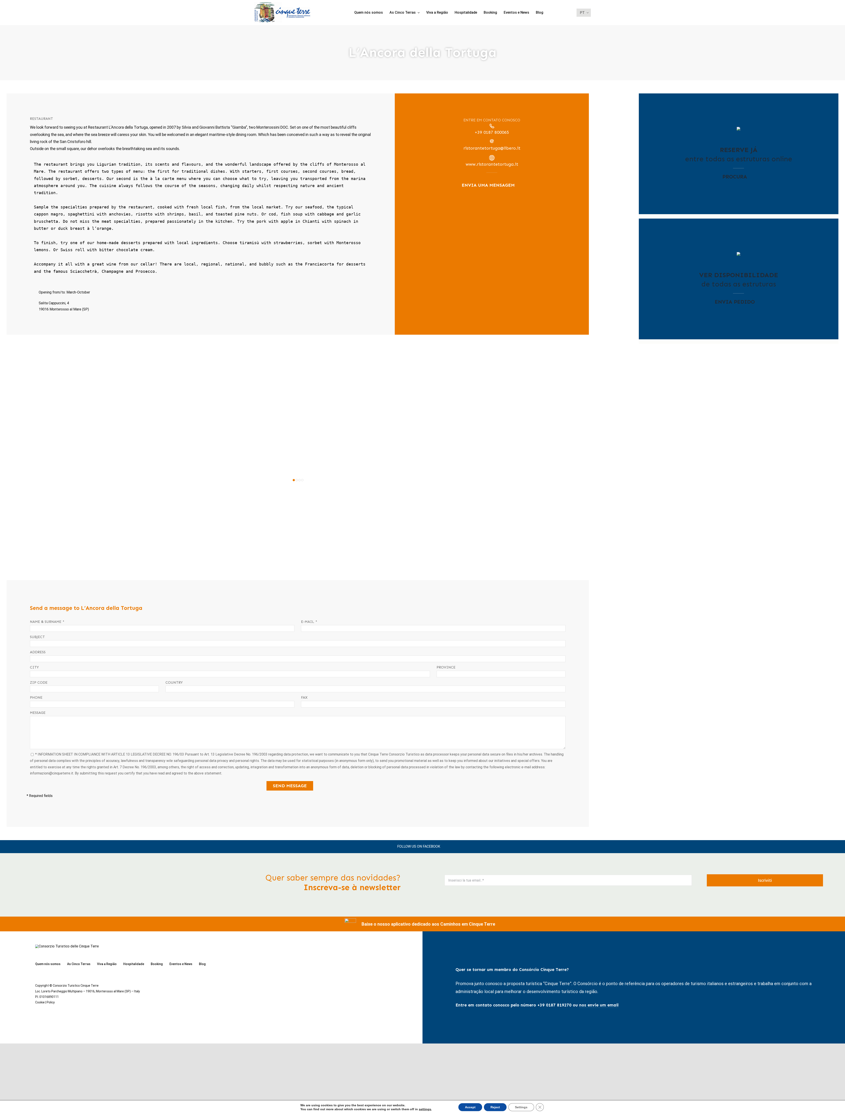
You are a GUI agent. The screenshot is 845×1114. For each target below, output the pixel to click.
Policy (51, 1002)
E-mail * (309, 622)
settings (425, 1109)
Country (174, 682)
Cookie (40, 1002)
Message (38, 713)
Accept (470, 1107)
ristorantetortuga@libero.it (491, 148)
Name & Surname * (47, 622)
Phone (36, 697)
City (34, 667)
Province (446, 667)
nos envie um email (599, 1005)
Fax (304, 697)
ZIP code (39, 682)
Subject (37, 637)
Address (38, 652)
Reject (495, 1107)
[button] (294, 480)
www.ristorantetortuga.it (492, 164)
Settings (521, 1107)
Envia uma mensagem (488, 185)
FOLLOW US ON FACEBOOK (418, 846)
